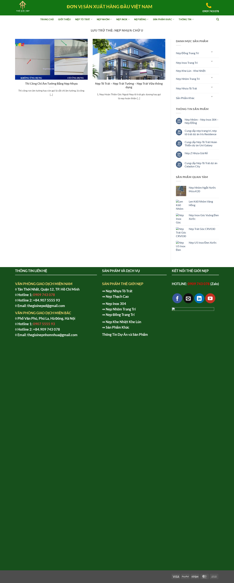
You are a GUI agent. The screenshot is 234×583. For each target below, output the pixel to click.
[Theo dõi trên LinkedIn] (199, 298)
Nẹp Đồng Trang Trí (187, 53)
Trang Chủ (47, 19)
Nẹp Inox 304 (116, 304)
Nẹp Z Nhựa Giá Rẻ (196, 153)
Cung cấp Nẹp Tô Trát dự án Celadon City (201, 164)
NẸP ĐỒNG (140, 19)
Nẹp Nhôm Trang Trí (188, 78)
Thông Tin (185, 19)
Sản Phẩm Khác (162, 19)
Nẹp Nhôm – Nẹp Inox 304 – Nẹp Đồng (201, 121)
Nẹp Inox (121, 19)
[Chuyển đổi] (212, 51)
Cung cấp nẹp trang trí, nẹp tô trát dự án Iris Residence (201, 132)
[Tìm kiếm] (217, 19)
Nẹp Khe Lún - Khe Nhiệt (191, 70)
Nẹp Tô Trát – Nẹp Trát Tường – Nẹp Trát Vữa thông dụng (129, 85)
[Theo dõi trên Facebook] (177, 298)
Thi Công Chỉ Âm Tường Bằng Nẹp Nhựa (51, 83)
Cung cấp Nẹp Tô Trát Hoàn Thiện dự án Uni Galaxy (201, 143)
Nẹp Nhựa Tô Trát (186, 88)
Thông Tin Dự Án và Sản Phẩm (125, 334)
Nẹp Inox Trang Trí (187, 62)
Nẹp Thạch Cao (117, 296)
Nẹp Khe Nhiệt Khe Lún (123, 322)
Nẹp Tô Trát (82, 19)
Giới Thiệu (64, 19)
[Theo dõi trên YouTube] (210, 298)
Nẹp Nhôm (103, 19)
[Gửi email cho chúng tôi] (188, 298)
